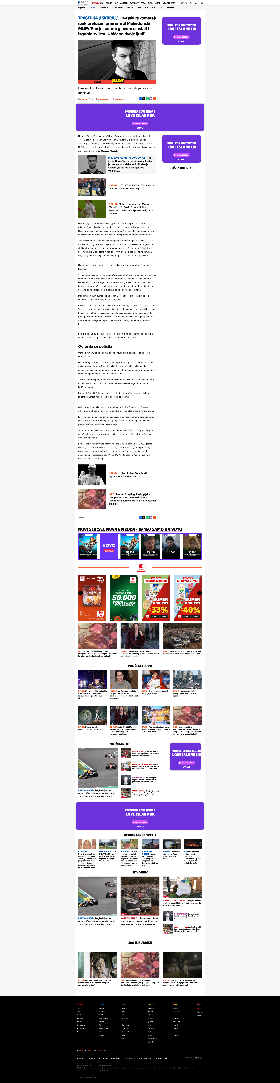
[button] (81, 536)
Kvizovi (175, 1032)
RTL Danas (80, 1018)
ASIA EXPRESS (169, 3)
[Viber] (150, 98)
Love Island (125, 1025)
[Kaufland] (140, 567)
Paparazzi (125, 1018)
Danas (80, 1004)
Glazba (124, 1015)
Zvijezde (124, 1008)
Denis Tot (82, 518)
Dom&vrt (150, 1011)
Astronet (175, 1008)
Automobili (151, 1042)
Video (199, 1008)
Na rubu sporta (117, 7)
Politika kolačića (115, 1058)
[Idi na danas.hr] (98, 3)
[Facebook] (140, 98)
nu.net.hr (192, 1068)
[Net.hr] (198, 1058)
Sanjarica (199, 1015)
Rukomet (92, 7)
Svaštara (175, 1028)
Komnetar (175, 1018)
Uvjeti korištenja (102, 1058)
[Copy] (154, 98)
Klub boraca (104, 7)
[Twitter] (143, 98)
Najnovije (200, 1012)
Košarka (130, 7)
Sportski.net (103, 99)
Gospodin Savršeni (127, 1032)
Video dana (176, 1035)
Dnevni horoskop (178, 1015)
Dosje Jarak (80, 1028)
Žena (143, 3)
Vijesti (79, 1008)
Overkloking (176, 1022)
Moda (149, 1025)
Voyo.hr (93, 1068)
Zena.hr (86, 1068)
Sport (109, 3)
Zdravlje (150, 1035)
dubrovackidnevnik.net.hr (167, 1068)
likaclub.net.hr (103, 1071)
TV (123, 1022)
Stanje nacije (81, 1025)
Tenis (139, 7)
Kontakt (139, 1058)
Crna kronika (81, 1015)
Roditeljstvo (151, 1032)
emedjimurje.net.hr (105, 1068)
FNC (161, 7)
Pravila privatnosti (129, 1058)
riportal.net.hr (152, 1068)
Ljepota (150, 1018)
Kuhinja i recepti (152, 1015)
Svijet (79, 1011)
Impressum (81, 1058)
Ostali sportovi (150, 7)
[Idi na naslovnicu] (84, 5)
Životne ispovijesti (153, 1038)
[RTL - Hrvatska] (189, 1058)
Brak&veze (151, 1008)
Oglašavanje (91, 1058)
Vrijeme (79, 1032)
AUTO (150, 3)
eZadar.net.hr (182, 1068)
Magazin (124, 3)
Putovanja (151, 1028)
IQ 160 (157, 3)
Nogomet (81, 7)
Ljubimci (150, 1022)
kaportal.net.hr (126, 1068)
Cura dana (175, 1011)
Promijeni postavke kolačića (153, 1058)
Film (123, 1011)
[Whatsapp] (147, 98)
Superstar (125, 1028)
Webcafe (134, 3)
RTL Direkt (80, 1022)
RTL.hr (79, 1068)
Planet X (175, 1025)
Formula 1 (170, 7)
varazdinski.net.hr (139, 1068)
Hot (116, 3)
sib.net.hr (116, 1068)
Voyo (123, 1038)
